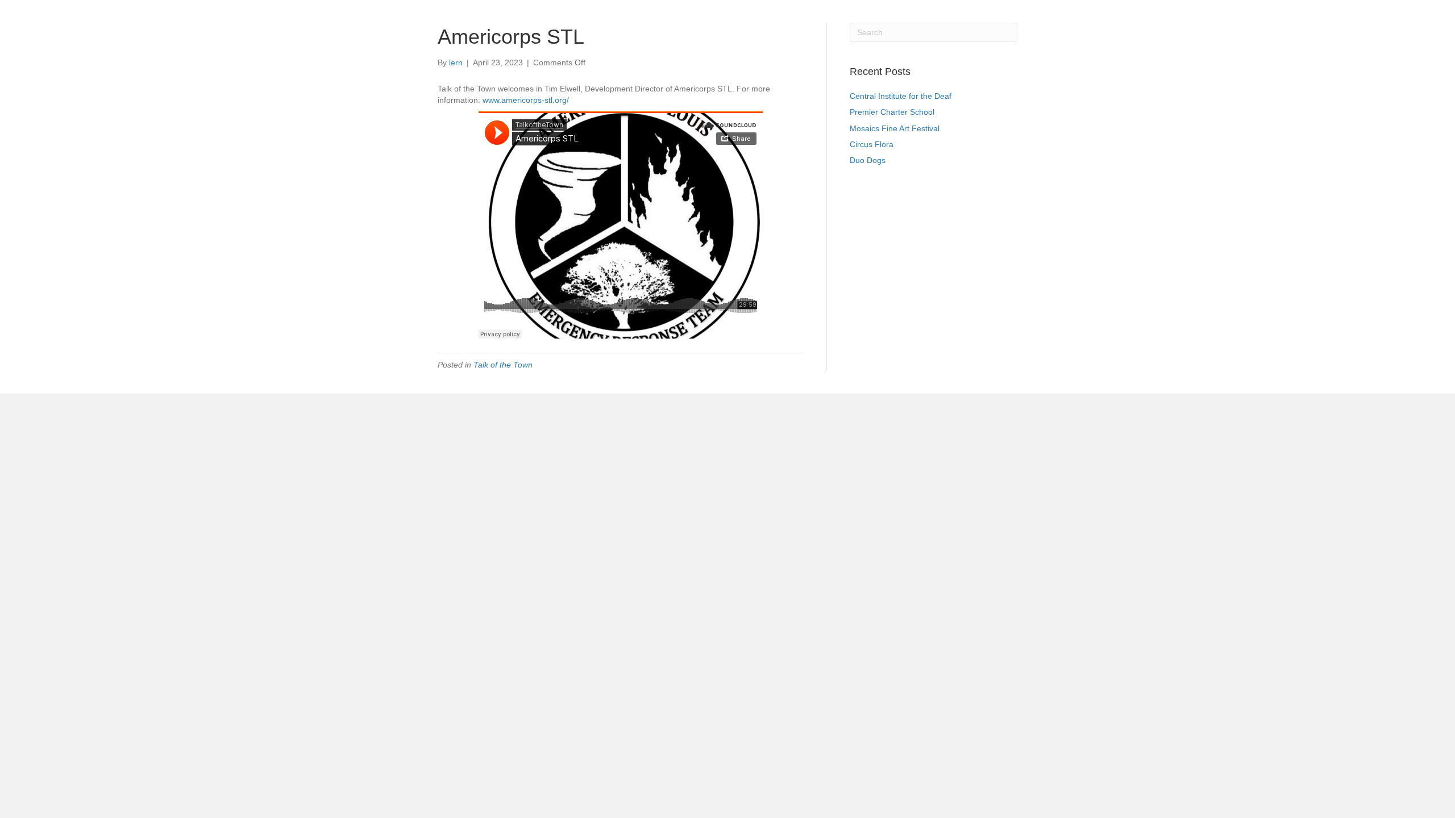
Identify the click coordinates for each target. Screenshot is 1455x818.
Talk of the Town (503, 364)
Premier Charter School (892, 111)
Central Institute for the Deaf (900, 96)
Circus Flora (871, 144)
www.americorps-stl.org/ (526, 100)
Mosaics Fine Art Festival (894, 128)
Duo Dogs (868, 160)
